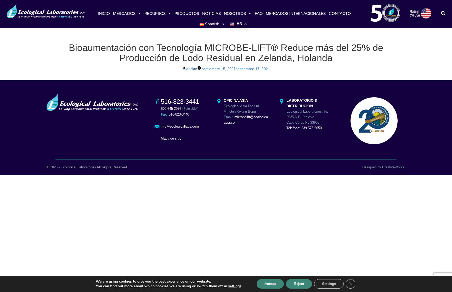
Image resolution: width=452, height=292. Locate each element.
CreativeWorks (393, 167)
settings (234, 286)
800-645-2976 (171, 109)
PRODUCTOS (186, 13)
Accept (270, 283)
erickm (191, 69)
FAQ (259, 13)
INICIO (104, 13)
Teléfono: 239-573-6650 (304, 128)
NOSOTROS (235, 13)
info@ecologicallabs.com (180, 126)
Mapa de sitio (171, 138)
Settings (329, 283)
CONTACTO (340, 13)
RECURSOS (155, 13)
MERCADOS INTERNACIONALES (296, 13)
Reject (299, 283)
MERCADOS (124, 13)
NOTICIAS (211, 13)
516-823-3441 (180, 101)
